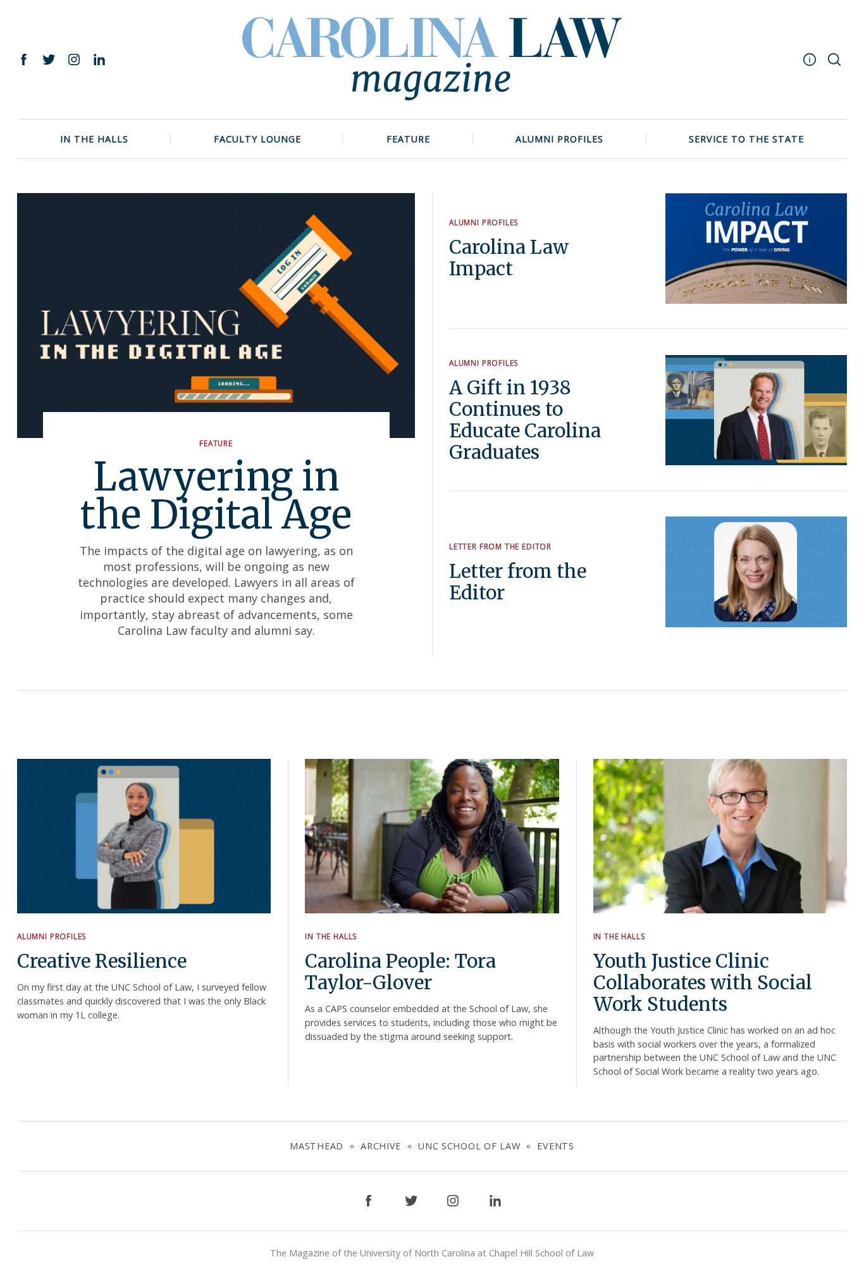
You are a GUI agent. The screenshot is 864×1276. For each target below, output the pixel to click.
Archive (381, 1146)
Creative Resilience (102, 961)
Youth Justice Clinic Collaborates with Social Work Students (702, 982)
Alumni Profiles (559, 139)
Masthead (316, 1146)
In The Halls (94, 139)
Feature (408, 139)
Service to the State (746, 139)
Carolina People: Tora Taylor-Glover (400, 971)
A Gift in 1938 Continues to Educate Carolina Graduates (525, 420)
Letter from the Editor (500, 546)
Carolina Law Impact (509, 257)
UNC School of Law (469, 1146)
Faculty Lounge (257, 139)
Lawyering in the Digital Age (216, 496)
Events (555, 1146)
